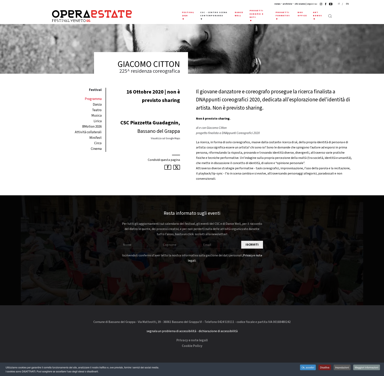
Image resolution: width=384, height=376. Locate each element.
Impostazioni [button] (342, 367)
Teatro (97, 110)
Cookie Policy (192, 346)
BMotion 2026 (92, 126)
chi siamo (300, 4)
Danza (97, 104)
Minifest (95, 137)
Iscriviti (252, 245)
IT (339, 4)
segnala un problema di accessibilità (171, 331)
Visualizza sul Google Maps (165, 138)
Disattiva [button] (324, 367)
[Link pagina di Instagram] (320, 4)
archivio (287, 4)
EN (347, 4)
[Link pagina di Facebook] (324, 4)
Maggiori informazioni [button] (366, 367)
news (277, 4)
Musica (96, 115)
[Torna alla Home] (92, 16)
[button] (188, 16)
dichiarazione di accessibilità (218, 331)
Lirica (98, 121)
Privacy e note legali (192, 340)
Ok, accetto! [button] (308, 367)
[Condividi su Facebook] (167, 167)
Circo (98, 143)
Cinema (96, 148)
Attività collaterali (88, 132)
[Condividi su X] (176, 167)
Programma (93, 99)
